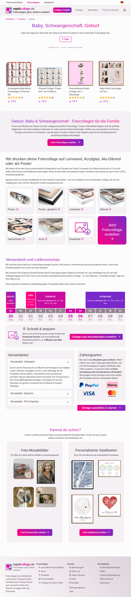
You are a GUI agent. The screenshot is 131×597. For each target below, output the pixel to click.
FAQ (73, 579)
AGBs (102, 571)
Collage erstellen (62, 10)
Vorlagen (79, 10)
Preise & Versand (110, 10)
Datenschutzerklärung (110, 575)
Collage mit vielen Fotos (51, 583)
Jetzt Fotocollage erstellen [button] (64, 142)
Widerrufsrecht (106, 579)
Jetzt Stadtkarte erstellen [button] (95, 532)
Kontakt (75, 583)
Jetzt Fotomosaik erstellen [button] (33, 532)
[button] (20, 198)
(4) (21, 98)
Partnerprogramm (77, 588)
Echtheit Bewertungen (110, 567)
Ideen (43, 571)
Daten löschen (78, 575)
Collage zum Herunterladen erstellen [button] (94, 336)
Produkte (44, 575)
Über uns (75, 571)
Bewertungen (77, 567)
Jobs (71, 591)
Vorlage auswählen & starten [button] (99, 407)
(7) (82, 98)
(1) (113, 98)
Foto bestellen (47, 579)
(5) (52, 98)
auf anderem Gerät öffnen (52, 567)
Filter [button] (66, 39)
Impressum (105, 583)
